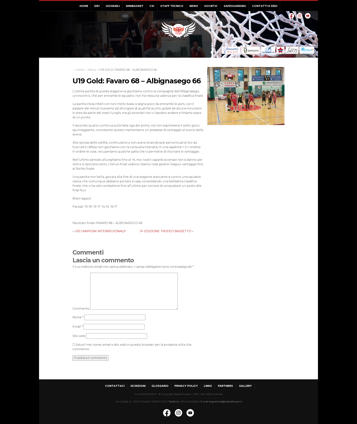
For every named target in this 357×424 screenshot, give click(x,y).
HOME (84, 6)
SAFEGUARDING (235, 6)
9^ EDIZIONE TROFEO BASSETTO (165, 231)
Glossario (160, 386)
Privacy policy (186, 386)
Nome (78, 317)
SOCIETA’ (211, 6)
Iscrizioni (138, 386)
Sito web (79, 336)
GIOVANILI (113, 6)
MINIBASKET (134, 6)
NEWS (193, 6)
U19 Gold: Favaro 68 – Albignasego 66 (128, 69)
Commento (81, 308)
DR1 (96, 6)
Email (78, 326)
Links (208, 386)
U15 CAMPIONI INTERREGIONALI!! (100, 231)
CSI (151, 6)
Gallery (245, 386)
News (92, 69)
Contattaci (115, 386)
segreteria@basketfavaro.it (225, 401)
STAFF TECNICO (171, 6)
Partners (225, 386)
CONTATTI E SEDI (264, 6)
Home (80, 69)
